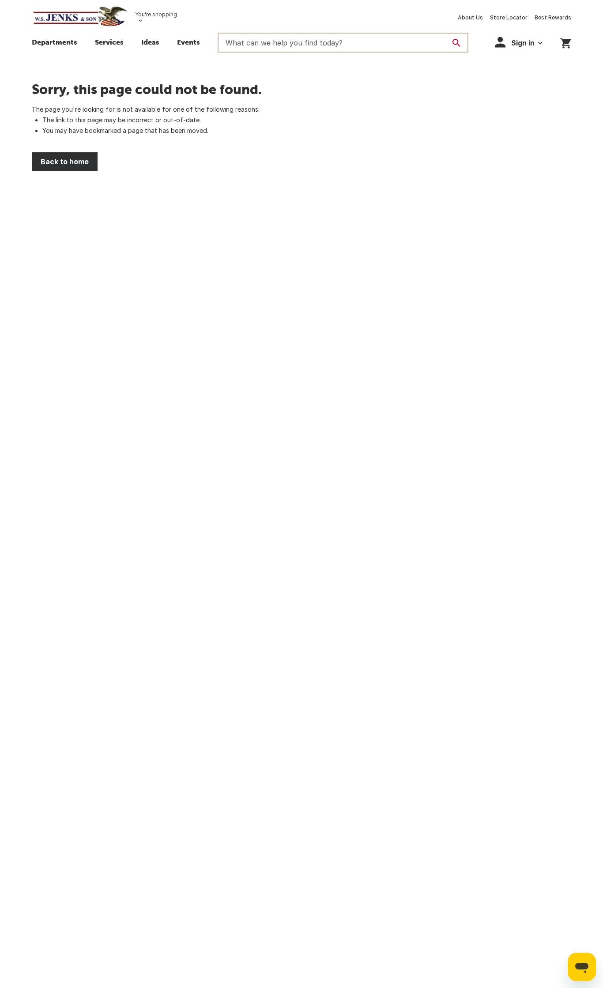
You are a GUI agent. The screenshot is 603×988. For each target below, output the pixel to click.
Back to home (65, 161)
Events (188, 42)
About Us (470, 17)
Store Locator (509, 17)
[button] (150, 43)
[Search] (456, 43)
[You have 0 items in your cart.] (565, 42)
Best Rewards (553, 17)
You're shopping (156, 14)
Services (109, 42)
